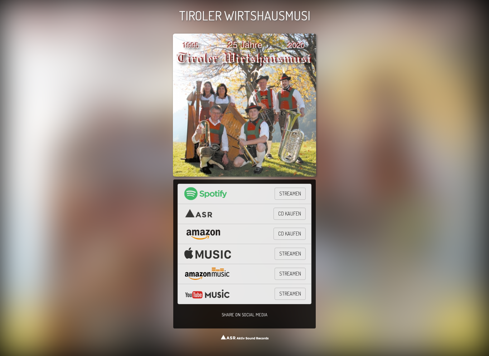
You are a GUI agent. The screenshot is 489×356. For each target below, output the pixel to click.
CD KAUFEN (289, 214)
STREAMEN (290, 194)
